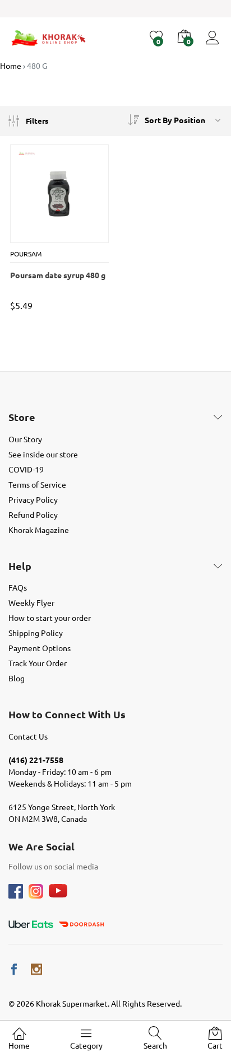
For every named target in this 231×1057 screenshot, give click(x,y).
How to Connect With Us (67, 714)
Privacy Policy (33, 499)
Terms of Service (37, 484)
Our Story (25, 439)
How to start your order (49, 617)
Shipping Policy (35, 633)
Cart (215, 1045)
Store (21, 417)
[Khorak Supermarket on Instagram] (36, 969)
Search (155, 1045)
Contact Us (28, 736)
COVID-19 (26, 469)
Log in (214, 44)
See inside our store (43, 454)
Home (19, 1045)
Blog (16, 678)
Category (86, 1045)
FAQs (17, 587)
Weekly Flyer (31, 602)
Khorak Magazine (38, 530)
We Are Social (41, 846)
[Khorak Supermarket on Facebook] (14, 969)
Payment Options (39, 648)
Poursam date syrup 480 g (57, 275)
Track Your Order (37, 663)
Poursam (25, 253)
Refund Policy (33, 514)
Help (19, 566)
